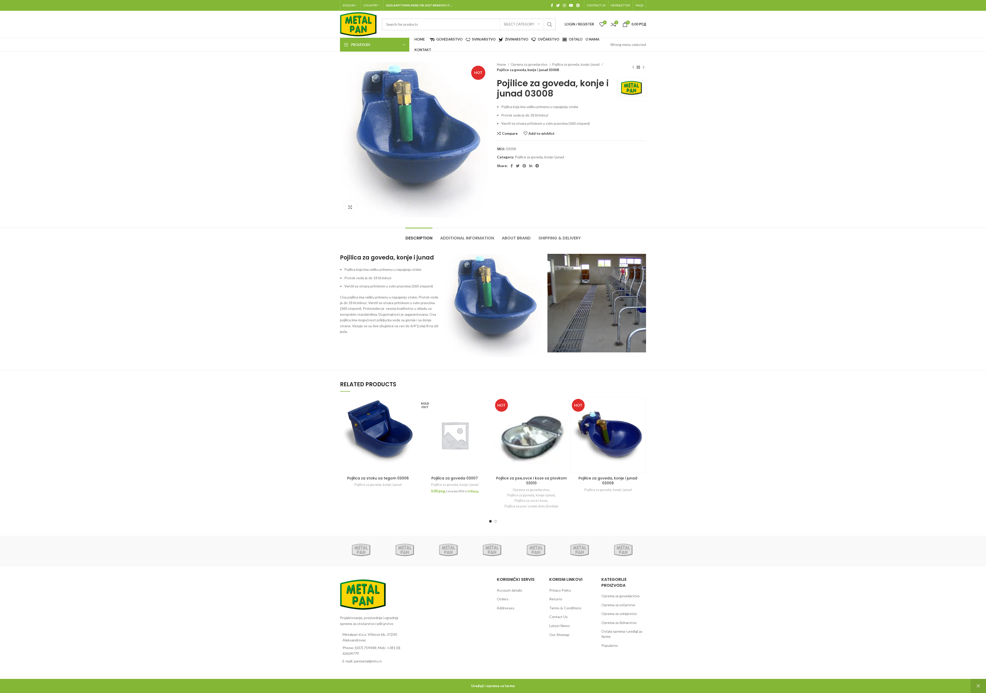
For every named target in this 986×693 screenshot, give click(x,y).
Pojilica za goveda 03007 (454, 478)
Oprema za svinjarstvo (619, 613)
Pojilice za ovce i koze (531, 500)
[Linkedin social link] (531, 165)
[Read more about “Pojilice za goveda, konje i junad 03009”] (642, 417)
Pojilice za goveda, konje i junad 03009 (608, 481)
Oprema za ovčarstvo (618, 605)
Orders (502, 599)
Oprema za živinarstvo (619, 622)
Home (502, 64)
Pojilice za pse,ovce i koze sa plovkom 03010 (531, 481)
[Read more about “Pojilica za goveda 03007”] (488, 417)
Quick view (412, 428)
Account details (509, 590)
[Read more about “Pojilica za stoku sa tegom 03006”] (412, 417)
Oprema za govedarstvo (529, 64)
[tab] (418, 235)
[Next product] (643, 67)
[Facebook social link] (552, 5)
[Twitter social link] (558, 5)
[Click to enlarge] (350, 207)
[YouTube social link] (571, 5)
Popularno (609, 645)
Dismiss (978, 686)
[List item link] (375, 651)
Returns (555, 599)
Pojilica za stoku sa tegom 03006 (378, 478)
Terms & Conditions (565, 608)
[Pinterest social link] (578, 5)
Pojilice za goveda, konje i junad (576, 64)
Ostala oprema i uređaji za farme (621, 634)
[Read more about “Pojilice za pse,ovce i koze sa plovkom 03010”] (565, 417)
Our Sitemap (559, 634)
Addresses (505, 608)
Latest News (559, 625)
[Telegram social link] (537, 165)
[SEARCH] (550, 24)
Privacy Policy (560, 590)
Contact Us (558, 616)
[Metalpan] (361, 551)
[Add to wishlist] (412, 405)
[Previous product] (633, 67)
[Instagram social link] (564, 5)
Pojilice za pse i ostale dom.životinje (531, 506)
